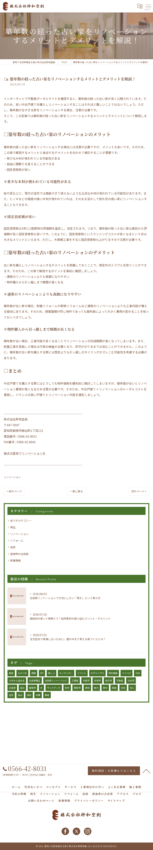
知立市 (108, 680)
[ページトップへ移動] (146, 771)
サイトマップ (116, 800)
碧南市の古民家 (19, 554)
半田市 (86, 680)
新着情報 (15, 560)
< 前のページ (14, 491)
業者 (47, 695)
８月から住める (17, 680)
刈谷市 (131, 680)
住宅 (11, 695)
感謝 (33, 673)
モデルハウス (97, 673)
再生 (12, 527)
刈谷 (137, 673)
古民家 (12, 687)
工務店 (75, 680)
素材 (105, 687)
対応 (123, 687)
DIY (42, 673)
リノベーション (12, 477)
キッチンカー (66, 673)
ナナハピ (126, 673)
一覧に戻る (76, 491)
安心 (132, 687)
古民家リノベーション (56, 680)
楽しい (51, 673)
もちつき (22, 673)
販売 (11, 673)
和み (22, 687)
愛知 (87, 687)
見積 (38, 695)
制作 (67, 687)
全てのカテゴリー (20, 520)
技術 (29, 695)
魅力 (96, 687)
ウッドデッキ (53, 687)
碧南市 (32, 687)
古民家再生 (34, 680)
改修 (12, 547)
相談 (114, 687)
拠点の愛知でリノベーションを (25, 453)
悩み (20, 695)
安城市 (97, 680)
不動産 (119, 680)
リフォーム (16, 540)
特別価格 (113, 673)
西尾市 (77, 687)
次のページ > (138, 491)
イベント (81, 673)
